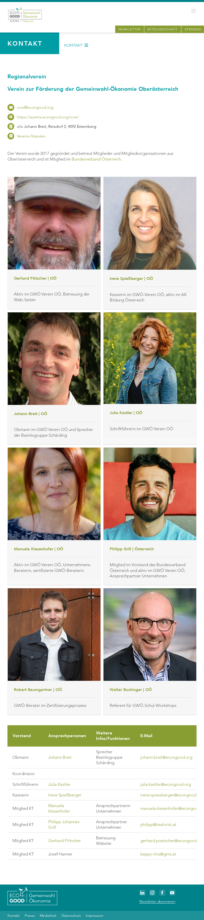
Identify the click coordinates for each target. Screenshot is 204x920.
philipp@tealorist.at (158, 824)
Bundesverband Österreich (96, 159)
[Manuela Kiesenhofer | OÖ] (54, 494)
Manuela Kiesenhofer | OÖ (38, 549)
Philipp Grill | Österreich (132, 549)
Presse (30, 915)
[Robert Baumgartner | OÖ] (54, 634)
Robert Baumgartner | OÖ (38, 689)
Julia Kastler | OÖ (126, 413)
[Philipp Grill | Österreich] (149, 494)
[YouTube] (172, 892)
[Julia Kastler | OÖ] (149, 358)
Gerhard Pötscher (64, 840)
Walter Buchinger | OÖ (131, 689)
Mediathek (48, 915)
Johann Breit (60, 757)
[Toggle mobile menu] (194, 10)
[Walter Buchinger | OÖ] (149, 634)
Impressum (94, 915)
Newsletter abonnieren (157, 901)
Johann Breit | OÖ (30, 414)
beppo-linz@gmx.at (158, 854)
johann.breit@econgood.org (166, 757)
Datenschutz (71, 915)
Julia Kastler (59, 784)
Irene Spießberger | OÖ (131, 278)
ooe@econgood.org (35, 107)
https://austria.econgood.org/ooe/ (48, 117)
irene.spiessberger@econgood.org (172, 794)
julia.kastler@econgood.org (165, 784)
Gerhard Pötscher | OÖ (35, 278)
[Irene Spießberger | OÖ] (149, 223)
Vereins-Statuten (31, 136)
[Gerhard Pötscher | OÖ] (54, 223)
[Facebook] (162, 892)
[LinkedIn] (142, 892)
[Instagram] (152, 892)
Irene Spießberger (64, 794)
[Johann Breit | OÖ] (54, 358)
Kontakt (13, 915)
